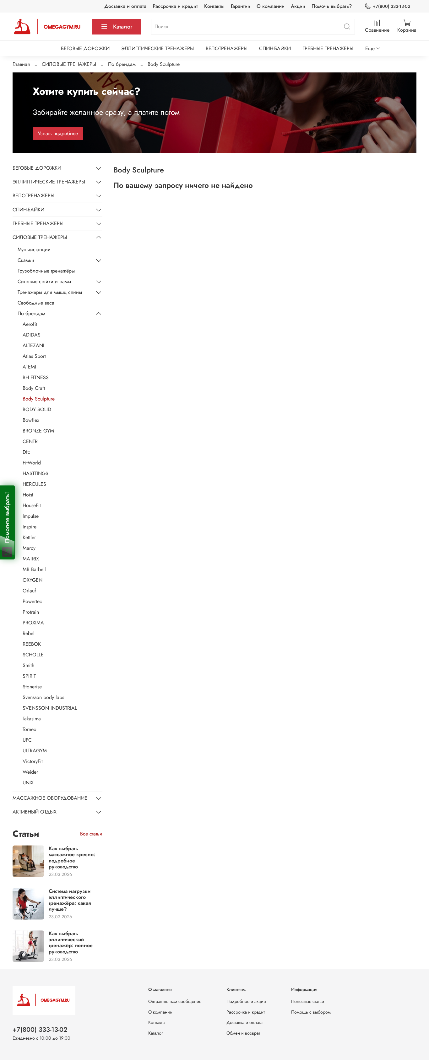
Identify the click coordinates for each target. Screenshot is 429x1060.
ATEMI (29, 366)
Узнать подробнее (58, 133)
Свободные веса (36, 302)
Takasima (32, 718)
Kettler (29, 537)
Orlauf (29, 590)
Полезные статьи (307, 1001)
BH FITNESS (36, 377)
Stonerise (32, 686)
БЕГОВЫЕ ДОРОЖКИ (85, 48)
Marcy (29, 548)
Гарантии (240, 6)
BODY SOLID (37, 409)
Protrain (31, 612)
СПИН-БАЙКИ (275, 48)
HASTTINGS (35, 473)
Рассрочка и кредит (175, 6)
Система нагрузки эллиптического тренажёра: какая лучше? (70, 900)
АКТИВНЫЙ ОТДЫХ (35, 811)
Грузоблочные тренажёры (46, 270)
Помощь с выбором (311, 1012)
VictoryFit (33, 761)
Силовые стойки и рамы (44, 281)
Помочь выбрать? (332, 6)
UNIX (28, 782)
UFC (27, 740)
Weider (30, 772)
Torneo (29, 729)
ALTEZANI (33, 345)
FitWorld (32, 462)
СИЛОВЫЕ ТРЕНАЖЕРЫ (69, 64)
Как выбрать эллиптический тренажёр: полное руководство (71, 942)
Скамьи (26, 260)
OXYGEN (32, 580)
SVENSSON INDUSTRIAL (50, 708)
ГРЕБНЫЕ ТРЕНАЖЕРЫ (327, 48)
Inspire (29, 526)
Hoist (28, 494)
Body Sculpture (39, 398)
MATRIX (31, 558)
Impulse (31, 516)
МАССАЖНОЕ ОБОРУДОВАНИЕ (50, 798)
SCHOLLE (33, 654)
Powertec (32, 601)
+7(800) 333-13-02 (391, 6)
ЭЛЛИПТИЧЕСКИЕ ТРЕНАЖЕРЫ (157, 48)
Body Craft (34, 388)
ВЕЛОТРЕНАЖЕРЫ (226, 48)
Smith (28, 665)
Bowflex (31, 420)
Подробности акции (246, 1001)
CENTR (30, 441)
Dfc (26, 452)
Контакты (214, 6)
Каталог (122, 27)
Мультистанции (34, 249)
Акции (298, 6)
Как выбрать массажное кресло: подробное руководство (72, 857)
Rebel (29, 633)
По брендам (122, 64)
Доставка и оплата (125, 6)
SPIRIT (29, 676)
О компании (271, 6)
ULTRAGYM (35, 750)
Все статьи (91, 833)
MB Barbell (34, 569)
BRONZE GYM (38, 430)
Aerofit (30, 324)
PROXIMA (33, 622)
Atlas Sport (34, 356)
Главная (21, 64)
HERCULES (34, 484)
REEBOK (32, 644)
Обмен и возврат (243, 1033)
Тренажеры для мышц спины (50, 292)
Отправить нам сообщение (174, 1001)
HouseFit (32, 505)
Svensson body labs (43, 697)
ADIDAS (32, 334)
